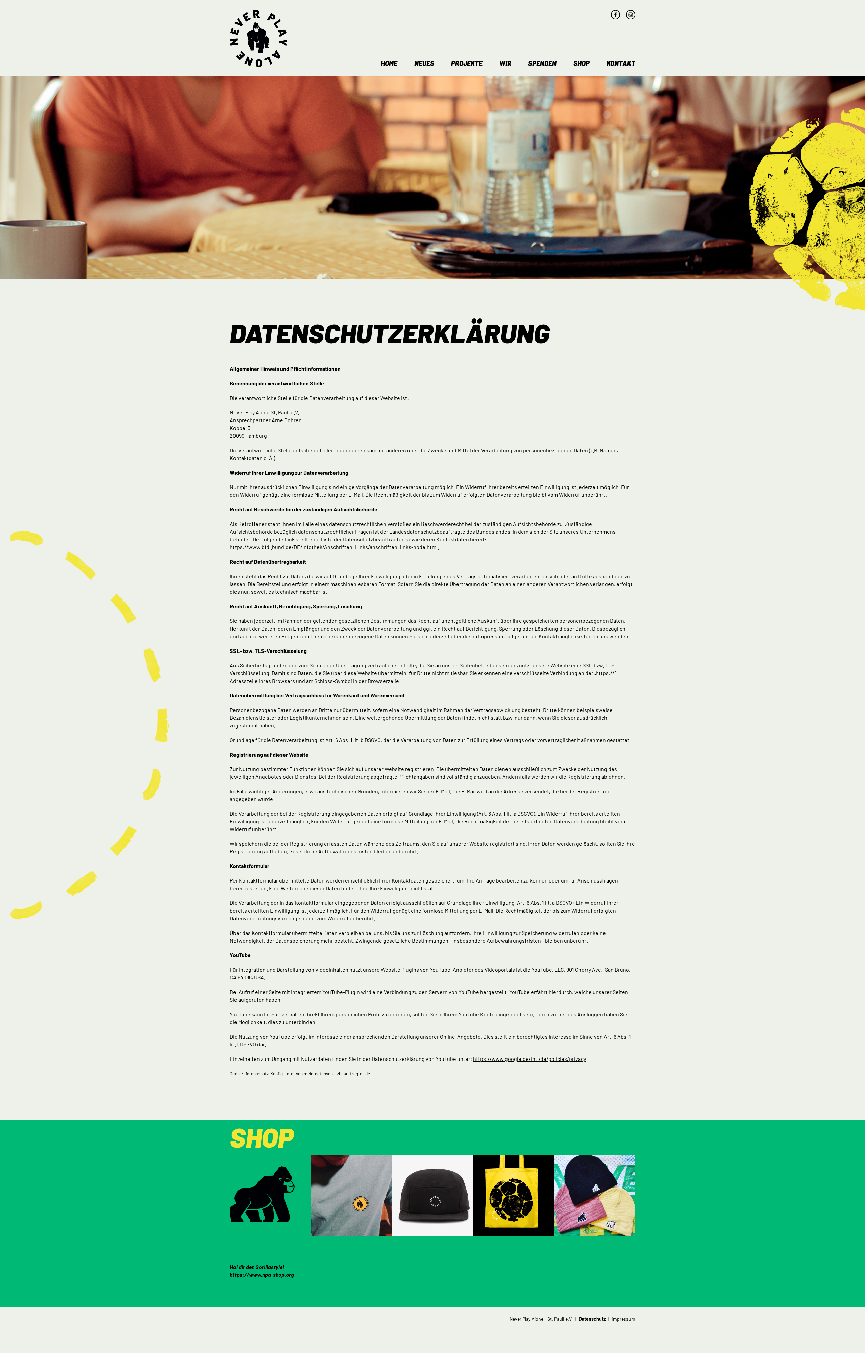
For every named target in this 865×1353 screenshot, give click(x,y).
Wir (505, 63)
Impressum (623, 1319)
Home (389, 63)
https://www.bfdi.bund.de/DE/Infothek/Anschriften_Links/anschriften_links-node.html (334, 547)
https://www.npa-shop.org (262, 1274)
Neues (424, 63)
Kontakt (621, 63)
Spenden (542, 63)
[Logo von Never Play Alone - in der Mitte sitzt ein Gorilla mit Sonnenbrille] (258, 38)
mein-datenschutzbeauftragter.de (337, 1073)
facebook (615, 14)
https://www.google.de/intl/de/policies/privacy (529, 1058)
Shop (581, 63)
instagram (630, 14)
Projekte (467, 63)
